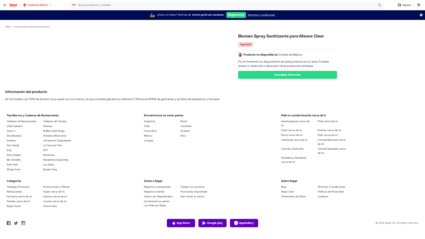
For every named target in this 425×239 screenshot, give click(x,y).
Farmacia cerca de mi (19, 196)
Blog (283, 187)
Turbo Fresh (50, 206)
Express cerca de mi (55, 196)
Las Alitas (48, 164)
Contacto (323, 196)
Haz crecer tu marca (192, 196)
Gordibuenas (14, 135)
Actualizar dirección (287, 75)
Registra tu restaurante (157, 187)
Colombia (185, 126)
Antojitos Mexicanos (55, 135)
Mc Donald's (14, 159)
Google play (215, 223)
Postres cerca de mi (329, 130)
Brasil (183, 121)
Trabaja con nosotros (192, 187)
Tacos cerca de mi (291, 135)
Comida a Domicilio (292, 149)
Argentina (149, 121)
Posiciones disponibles (193, 191)
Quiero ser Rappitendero (158, 196)
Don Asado (13, 145)
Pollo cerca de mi (328, 135)
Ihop (9, 150)
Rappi (8, 26)
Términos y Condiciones (331, 187)
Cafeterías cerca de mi (294, 140)
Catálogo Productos (18, 187)
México (148, 135)
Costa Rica (150, 131)
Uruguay (148, 140)
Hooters (11, 140)
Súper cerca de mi (54, 191)
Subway (47, 126)
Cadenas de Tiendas (55, 121)
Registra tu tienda (154, 191)
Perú (183, 135)
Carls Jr (11, 131)
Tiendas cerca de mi (18, 201)
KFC (45, 150)
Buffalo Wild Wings (54, 131)
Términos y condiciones (261, 15)
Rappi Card (287, 191)
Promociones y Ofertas (56, 187)
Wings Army (14, 169)
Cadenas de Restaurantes (21, 121)
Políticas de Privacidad (331, 191)
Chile (147, 126)
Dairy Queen (14, 155)
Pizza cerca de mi (328, 121)
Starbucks (49, 155)
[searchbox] (225, 5)
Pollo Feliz (12, 164)
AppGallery (246, 223)
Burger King (50, 169)
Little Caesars (15, 126)
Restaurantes (14, 191)
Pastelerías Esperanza (55, 159)
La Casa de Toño (52, 145)
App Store (183, 223)
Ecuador (185, 131)
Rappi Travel (14, 206)
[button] (38, 5)
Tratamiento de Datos (293, 196)
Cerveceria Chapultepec (57, 140)
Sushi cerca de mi (291, 130)
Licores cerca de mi (55, 201)
